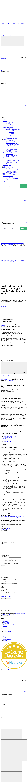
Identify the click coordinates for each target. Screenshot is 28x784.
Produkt (2, 583)
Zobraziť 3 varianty (5, 322)
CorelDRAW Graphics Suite (9, 436)
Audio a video (4, 243)
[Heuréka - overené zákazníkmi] (14, 668)
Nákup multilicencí (7, 639)
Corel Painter (6, 438)
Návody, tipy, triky (7, 631)
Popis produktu (6, 375)
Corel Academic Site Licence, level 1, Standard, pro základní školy (12, 243)
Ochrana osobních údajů (8, 624)
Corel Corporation (9, 296)
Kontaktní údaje (6, 636)
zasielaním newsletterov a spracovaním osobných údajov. (13, 614)
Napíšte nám (3, 58)
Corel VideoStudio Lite (8, 440)
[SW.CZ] (3, 47)
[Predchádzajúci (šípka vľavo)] (11, 766)
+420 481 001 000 (10, 528)
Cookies (5, 626)
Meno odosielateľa (5, 558)
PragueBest (4, 705)
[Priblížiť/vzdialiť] (14, 750)
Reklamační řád (6, 621)
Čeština (25, 691)
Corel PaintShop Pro (7, 437)
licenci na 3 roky (8, 378)
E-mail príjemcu (4, 556)
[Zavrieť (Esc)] (11, 734)
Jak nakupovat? (6, 622)
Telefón (2, 587)
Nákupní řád (6, 623)
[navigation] (14, 95)
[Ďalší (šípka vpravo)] (11, 776)
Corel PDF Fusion (7, 441)
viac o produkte (4, 306)
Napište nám (6, 637)
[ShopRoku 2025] (5, 669)
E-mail (2, 586)
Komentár (3, 561)
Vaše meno (3, 584)
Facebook (5, 640)
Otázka (2, 590)
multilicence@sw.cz (11, 380)
